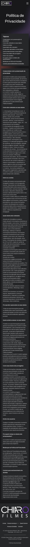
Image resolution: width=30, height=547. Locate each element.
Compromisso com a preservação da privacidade (12, 40)
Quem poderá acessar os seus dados (12, 51)
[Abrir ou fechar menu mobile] (27, 3)
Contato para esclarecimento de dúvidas (13, 63)
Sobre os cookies (7, 45)
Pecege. (20, 539)
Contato (20, 526)
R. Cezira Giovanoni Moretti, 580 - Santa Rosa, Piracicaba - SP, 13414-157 (15, 531)
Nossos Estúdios (12, 526)
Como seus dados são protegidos (12, 53)
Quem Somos (24, 523)
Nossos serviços (12, 523)
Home (4, 523)
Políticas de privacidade (15, 543)
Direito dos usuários (8, 55)
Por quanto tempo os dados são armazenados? (11, 58)
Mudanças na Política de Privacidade (12, 61)
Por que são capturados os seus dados (13, 49)
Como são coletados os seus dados (12, 43)
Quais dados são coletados (10, 47)
